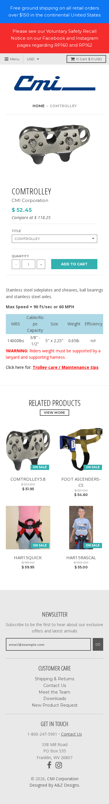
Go (98, 644)
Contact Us (54, 685)
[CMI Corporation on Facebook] (49, 765)
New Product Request (55, 705)
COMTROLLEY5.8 (28, 479)
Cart (89, 59)
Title (16, 231)
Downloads (54, 698)
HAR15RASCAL (81, 557)
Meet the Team (54, 692)
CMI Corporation (30, 200)
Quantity (20, 256)
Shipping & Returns (54, 678)
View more (54, 413)
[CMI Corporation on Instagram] (59, 765)
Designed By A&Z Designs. (54, 785)
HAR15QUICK (28, 557)
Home (38, 106)
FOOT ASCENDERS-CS (81, 482)
